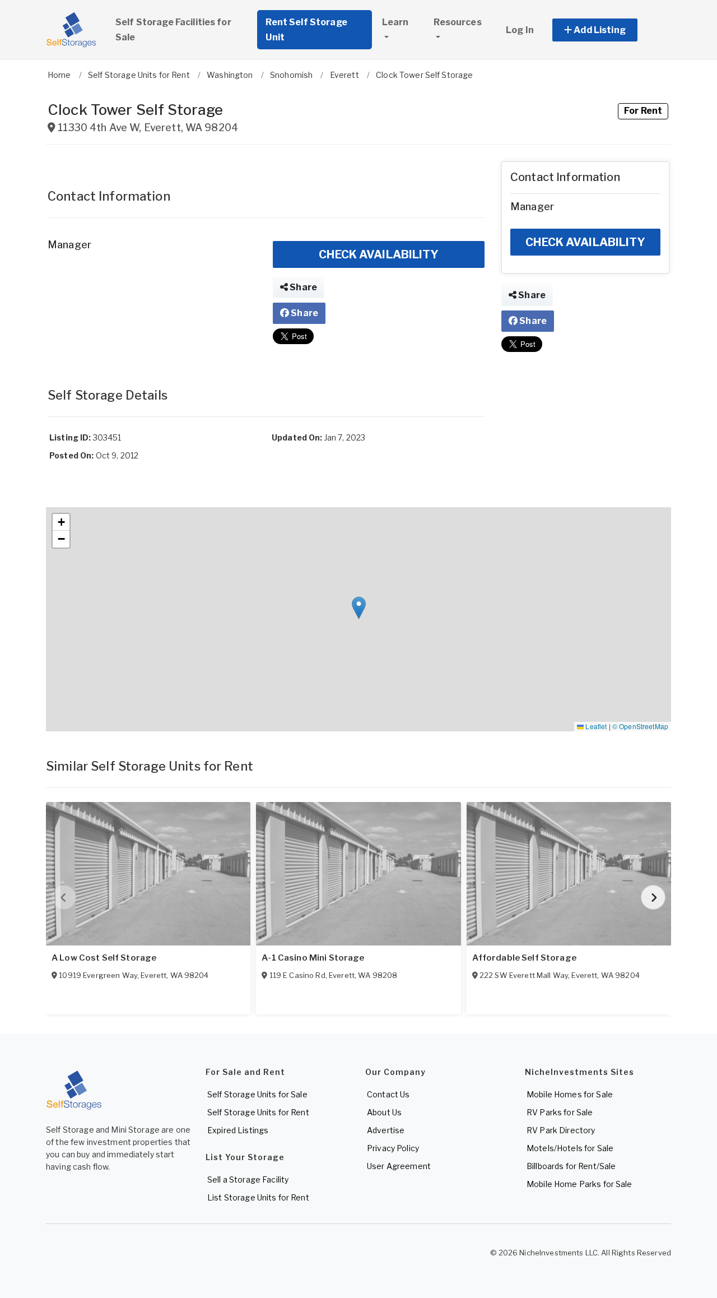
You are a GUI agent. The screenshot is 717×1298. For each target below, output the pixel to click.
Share (302, 287)
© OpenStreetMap (640, 726)
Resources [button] (457, 22)
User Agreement (399, 1166)
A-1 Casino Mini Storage (313, 958)
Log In (520, 30)
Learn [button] (395, 22)
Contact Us (388, 1094)
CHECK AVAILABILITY (379, 254)
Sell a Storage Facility (247, 1179)
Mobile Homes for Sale (570, 1094)
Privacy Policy (393, 1148)
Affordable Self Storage (524, 958)
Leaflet (595, 726)
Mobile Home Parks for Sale (579, 1184)
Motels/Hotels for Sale (570, 1148)
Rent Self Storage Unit (306, 30)
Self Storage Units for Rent (258, 1112)
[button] (607, 30)
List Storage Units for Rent (258, 1197)
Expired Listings (237, 1130)
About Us (384, 1112)
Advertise (385, 1130)
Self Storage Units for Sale (257, 1094)
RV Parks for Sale (560, 1112)
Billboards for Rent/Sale (571, 1166)
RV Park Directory (561, 1130)
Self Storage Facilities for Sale (173, 30)
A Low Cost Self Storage (104, 958)
